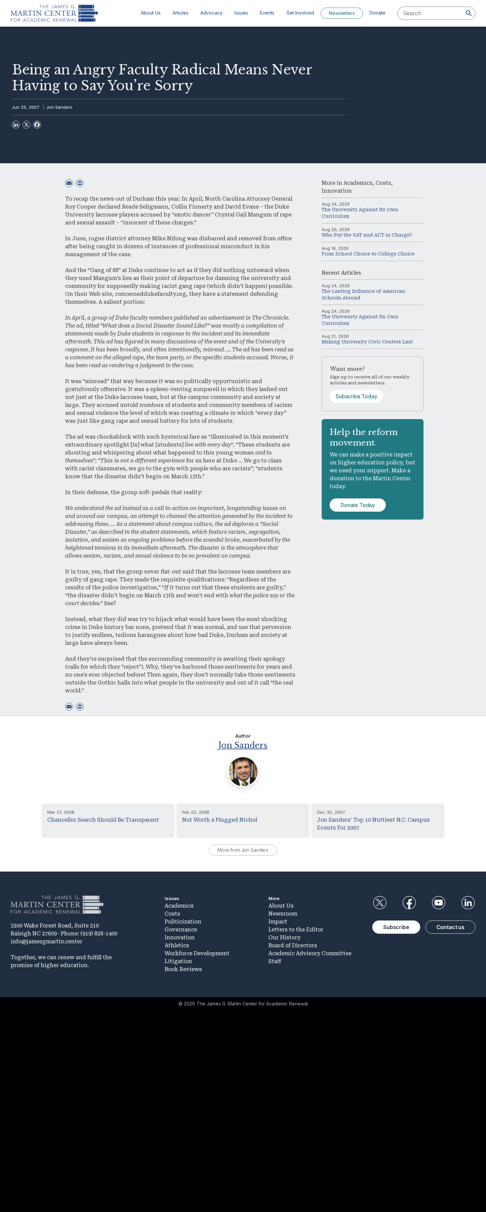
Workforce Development (197, 953)
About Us (151, 13)
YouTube (438, 902)
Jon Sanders (59, 107)
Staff (274, 961)
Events (267, 13)
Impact (277, 922)
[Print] (80, 183)
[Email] (69, 183)
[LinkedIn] (16, 125)
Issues (241, 13)
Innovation (337, 191)
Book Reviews (183, 969)
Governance (181, 929)
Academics (358, 183)
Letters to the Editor (295, 929)
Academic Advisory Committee (309, 953)
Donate (377, 13)
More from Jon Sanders (243, 850)
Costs (383, 183)
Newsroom (282, 914)
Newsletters (342, 13)
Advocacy (211, 13)
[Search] (468, 13)
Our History (284, 937)
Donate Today (358, 505)
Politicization (183, 922)
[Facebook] (37, 125)
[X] (26, 125)
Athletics (177, 945)
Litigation (178, 961)
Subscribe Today (356, 396)
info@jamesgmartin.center (46, 941)
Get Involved (300, 13)
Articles (180, 13)
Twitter (379, 902)
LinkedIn (468, 902)
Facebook (409, 902)
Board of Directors (292, 945)
